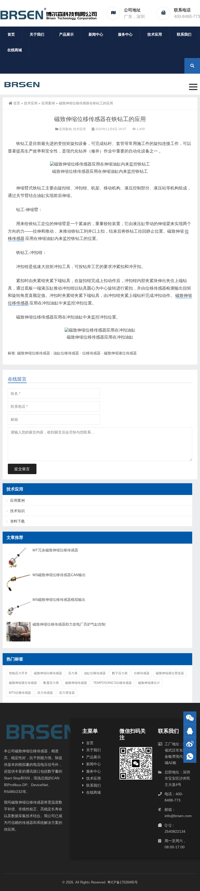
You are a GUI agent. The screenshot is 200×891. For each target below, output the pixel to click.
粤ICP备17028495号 (122, 882)
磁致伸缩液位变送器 (170, 673)
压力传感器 (45, 693)
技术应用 (154, 34)
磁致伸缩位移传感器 (71, 171)
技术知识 (17, 511)
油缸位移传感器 (66, 353)
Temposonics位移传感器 (112, 683)
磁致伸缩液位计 (149, 683)
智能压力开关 (18, 673)
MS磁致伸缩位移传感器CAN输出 (59, 575)
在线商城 (14, 50)
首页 (11, 34)
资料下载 (17, 521)
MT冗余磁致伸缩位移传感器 (55, 550)
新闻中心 (96, 34)
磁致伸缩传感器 (76, 683)
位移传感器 (91, 353)
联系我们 (184, 34)
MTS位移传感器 (20, 693)
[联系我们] (189, 730)
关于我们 (37, 34)
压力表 (73, 673)
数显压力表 (51, 683)
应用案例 (48, 103)
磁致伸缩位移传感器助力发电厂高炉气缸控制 (69, 624)
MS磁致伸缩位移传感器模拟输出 (59, 599)
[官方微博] (189, 743)
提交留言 (22, 469)
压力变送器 (67, 693)
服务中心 (125, 34)
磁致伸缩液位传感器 (120, 353)
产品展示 (66, 34)
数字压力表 (120, 673)
